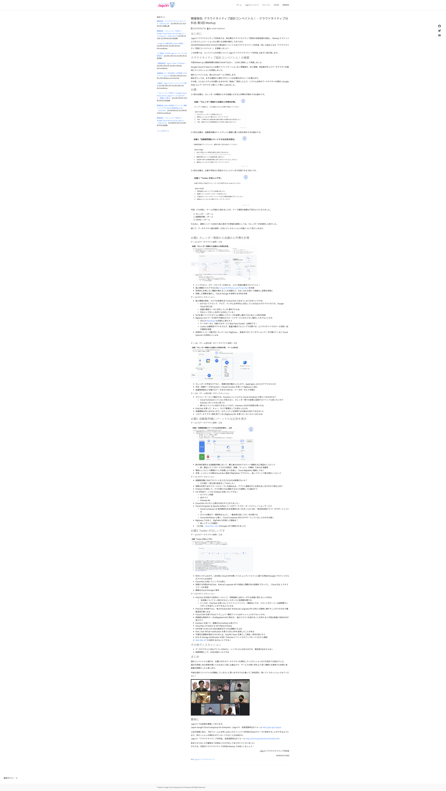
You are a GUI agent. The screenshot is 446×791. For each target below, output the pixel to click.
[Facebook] (439, 26)
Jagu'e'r (197, 759)
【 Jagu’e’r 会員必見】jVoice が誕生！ (171, 43)
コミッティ (266, 5)
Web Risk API (201, 640)
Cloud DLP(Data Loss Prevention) (234, 287)
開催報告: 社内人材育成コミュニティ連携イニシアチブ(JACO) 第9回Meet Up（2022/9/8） (172, 108)
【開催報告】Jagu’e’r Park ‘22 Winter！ (171, 63)
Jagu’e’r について (252, 5)
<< (158, 130)
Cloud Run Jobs (212, 526)
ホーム (239, 5)
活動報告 (285, 5)
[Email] (439, 35)
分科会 (276, 5)
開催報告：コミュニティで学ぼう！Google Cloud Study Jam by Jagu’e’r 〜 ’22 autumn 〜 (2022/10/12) (171, 33)
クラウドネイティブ (208, 759)
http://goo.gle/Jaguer (272, 727)
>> (168, 130)
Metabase (211, 320)
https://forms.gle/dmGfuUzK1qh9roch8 (262, 738)
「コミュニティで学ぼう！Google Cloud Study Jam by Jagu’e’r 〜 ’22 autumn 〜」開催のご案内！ (171, 95)
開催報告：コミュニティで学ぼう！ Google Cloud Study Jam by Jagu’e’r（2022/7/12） (170, 120)
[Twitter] (439, 30)
